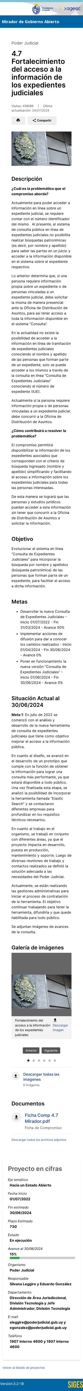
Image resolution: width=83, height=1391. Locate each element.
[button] (18, 120)
